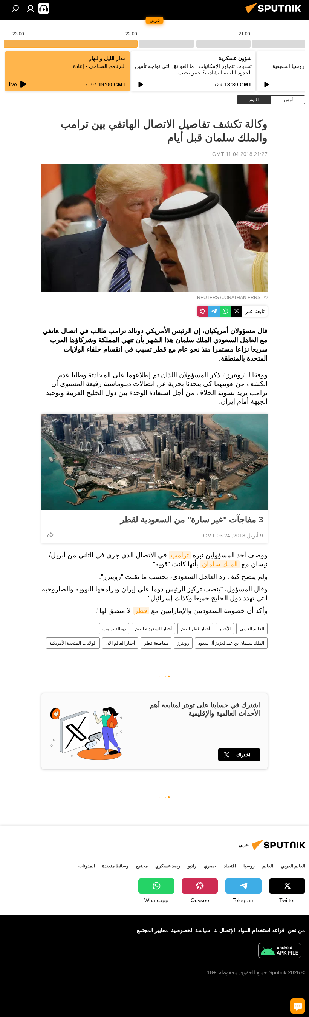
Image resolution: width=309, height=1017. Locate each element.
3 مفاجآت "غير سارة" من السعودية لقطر (191, 519)
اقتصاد (230, 866)
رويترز (183, 643)
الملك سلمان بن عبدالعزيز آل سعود (231, 643)
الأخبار (225, 628)
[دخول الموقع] (30, 8)
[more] (50, 534)
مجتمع (142, 866)
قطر (141, 610)
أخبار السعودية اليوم (153, 628)
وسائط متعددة (115, 866)
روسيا (249, 866)
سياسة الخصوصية (190, 930)
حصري (210, 866)
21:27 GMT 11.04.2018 (240, 154)
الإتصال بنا (224, 930)
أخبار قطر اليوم (195, 628)
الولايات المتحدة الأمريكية (72, 643)
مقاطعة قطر (156, 643)
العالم (267, 866)
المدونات (86, 866)
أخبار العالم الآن (120, 643)
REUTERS (208, 297)
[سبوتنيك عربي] (275, 15)
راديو (192, 866)
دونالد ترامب (114, 628)
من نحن (296, 930)
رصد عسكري (167, 866)
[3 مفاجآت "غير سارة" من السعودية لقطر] (154, 462)
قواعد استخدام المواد (261, 930)
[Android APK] (279, 951)
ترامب (180, 555)
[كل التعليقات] (297, 1006)
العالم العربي (252, 628)
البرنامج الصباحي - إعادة (99, 66)
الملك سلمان (220, 564)
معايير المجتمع (152, 930)
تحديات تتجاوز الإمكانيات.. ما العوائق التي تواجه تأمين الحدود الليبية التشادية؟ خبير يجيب (193, 69)
